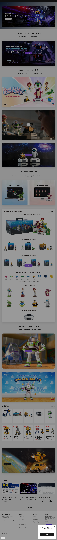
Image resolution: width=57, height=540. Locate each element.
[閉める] (54, 526)
